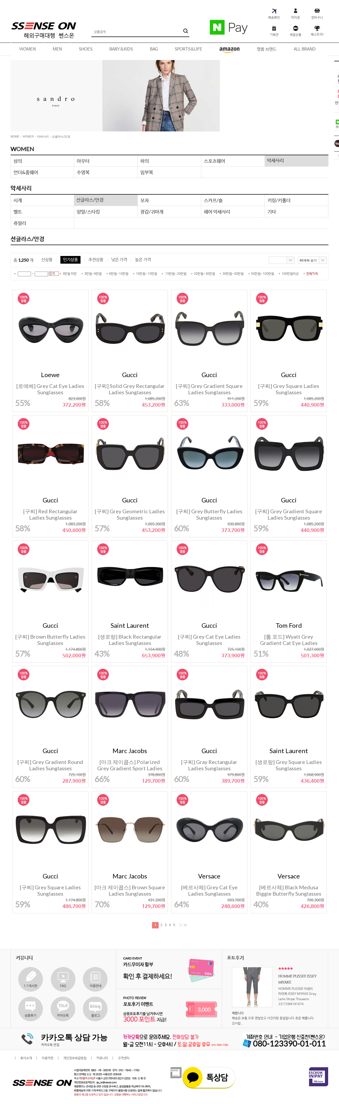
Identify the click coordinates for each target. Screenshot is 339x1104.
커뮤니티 (102, 1058)
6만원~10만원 (118, 274)
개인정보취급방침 (75, 1058)
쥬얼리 (20, 223)
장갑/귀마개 (151, 211)
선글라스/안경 (61, 136)
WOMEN (28, 136)
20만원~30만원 (204, 274)
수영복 (83, 172)
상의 (18, 161)
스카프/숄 (213, 200)
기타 (271, 211)
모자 (144, 200)
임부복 (146, 172)
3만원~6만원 (93, 274)
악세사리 (43, 136)
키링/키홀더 (279, 200)
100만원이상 (290, 274)
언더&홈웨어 (26, 172)
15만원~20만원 (175, 274)
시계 (18, 200)
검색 (52, 274)
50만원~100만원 (262, 274)
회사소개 (26, 1058)
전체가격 (312, 274)
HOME (15, 136)
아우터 (83, 161)
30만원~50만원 (233, 274)
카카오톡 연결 (50, 1045)
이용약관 (47, 1058)
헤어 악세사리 (217, 211)
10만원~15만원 (146, 274)
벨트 (18, 211)
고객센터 (124, 1058)
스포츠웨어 (214, 161)
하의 (144, 161)
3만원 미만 (70, 274)
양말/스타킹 (88, 211)
